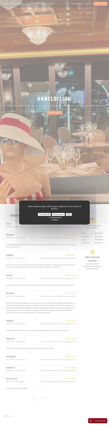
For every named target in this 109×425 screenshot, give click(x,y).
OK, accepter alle (44, 214)
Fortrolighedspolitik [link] (55, 217)
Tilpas (69, 214)
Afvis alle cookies (58, 214)
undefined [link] (55, 220)
